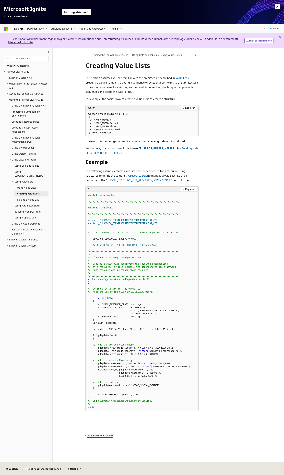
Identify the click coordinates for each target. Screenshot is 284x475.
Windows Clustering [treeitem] (18, 65)
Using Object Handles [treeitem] (24, 153)
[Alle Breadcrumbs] (88, 55)
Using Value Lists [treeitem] (26, 187)
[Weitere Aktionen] (196, 55)
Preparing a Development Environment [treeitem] (26, 113)
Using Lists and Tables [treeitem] (26, 165)
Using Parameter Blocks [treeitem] (27, 205)
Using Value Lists (170, 54)
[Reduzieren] (48, 52)
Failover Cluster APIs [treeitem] (20, 77)
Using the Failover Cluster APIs (111, 54)
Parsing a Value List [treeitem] (28, 199)
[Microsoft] (6, 29)
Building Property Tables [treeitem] (28, 211)
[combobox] (26, 58)
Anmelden (274, 28)
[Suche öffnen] (264, 29)
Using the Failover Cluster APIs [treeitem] (29, 105)
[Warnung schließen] (277, 6)
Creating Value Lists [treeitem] (28, 193)
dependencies (146, 171)
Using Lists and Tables (144, 54)
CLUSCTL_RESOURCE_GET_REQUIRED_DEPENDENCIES (139, 180)
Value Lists (182, 78)
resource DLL (138, 175)
